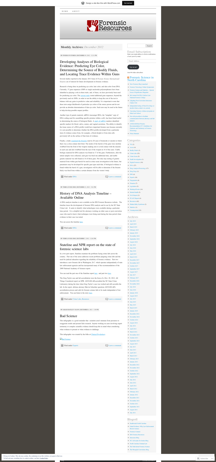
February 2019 (134, 230)
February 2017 (134, 278)
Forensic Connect (135, 432)
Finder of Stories (69, 55)
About (76, 11)
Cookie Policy (44, 458)
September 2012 (135, 374)
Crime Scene (133, 156)
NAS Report (133, 195)
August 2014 (134, 323)
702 (131, 144)
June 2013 (133, 350)
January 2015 (134, 311)
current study (85, 95)
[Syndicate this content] (128, 77)
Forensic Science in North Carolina (140, 78)
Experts (75, 345)
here (81, 222)
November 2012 (135, 368)
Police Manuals (134, 133)
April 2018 (133, 254)
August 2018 (134, 242)
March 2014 (133, 332)
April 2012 (133, 386)
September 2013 (135, 341)
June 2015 (133, 302)
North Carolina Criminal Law (138, 444)
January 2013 (134, 362)
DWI (131, 174)
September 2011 (135, 407)
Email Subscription (139, 52)
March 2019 (133, 227)
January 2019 (134, 233)
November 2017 (135, 263)
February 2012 (134, 392)
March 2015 (133, 308)
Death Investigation (135, 159)
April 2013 (133, 353)
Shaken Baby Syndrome (137, 204)
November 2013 (135, 335)
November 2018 (135, 236)
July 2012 (133, 380)
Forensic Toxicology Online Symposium (142, 87)
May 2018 (133, 251)
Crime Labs (77, 299)
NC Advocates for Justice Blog (139, 441)
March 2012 (133, 389)
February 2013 (134, 359)
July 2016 (133, 287)
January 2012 (134, 395)
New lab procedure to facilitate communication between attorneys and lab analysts (142, 118)
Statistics (132, 207)
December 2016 (134, 281)
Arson (132, 147)
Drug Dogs (133, 171)
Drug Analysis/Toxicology (138, 168)
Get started (128, 3)
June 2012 (133, 383)
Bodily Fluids (134, 150)
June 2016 (133, 290)
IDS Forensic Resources (137, 435)
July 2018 (133, 245)
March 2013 (133, 356)
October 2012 (134, 371)
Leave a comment (115, 176)
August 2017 (134, 272)
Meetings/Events (135, 189)
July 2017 (133, 275)
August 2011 (134, 410)
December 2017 (134, 260)
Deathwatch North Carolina (138, 423)
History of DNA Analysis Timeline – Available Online (85, 195)
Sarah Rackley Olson (71, 309)
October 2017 (134, 266)
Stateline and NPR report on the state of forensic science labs (87, 246)
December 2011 (134, 398)
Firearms (132, 183)
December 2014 (134, 314)
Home (65, 11)
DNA (74, 176)
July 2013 (133, 347)
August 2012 (134, 377)
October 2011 (134, 404)
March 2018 (133, 257)
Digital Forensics (135, 162)
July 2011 (133, 413)
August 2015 (134, 296)
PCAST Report (134, 198)
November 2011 (135, 401)
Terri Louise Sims (69, 187)
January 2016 (134, 293)
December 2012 (134, 365)
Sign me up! (133, 67)
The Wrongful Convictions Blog (139, 450)
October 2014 (134, 320)
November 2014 (135, 317)
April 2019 (133, 224)
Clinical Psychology (98, 334)
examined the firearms (79, 141)
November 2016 (135, 284)
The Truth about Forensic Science (140, 447)
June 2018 (133, 248)
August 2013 (134, 344)
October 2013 (134, 338)
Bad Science (68, 315)
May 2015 (133, 305)
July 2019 (133, 221)
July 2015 (133, 299)
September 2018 (135, 239)
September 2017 (135, 269)
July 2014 (133, 326)
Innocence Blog (134, 438)
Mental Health (134, 192)
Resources (85, 299)
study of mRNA (100, 121)
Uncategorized (134, 210)
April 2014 (133, 329)
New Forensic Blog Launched (139, 84)
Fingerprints (133, 180)
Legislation (133, 186)
